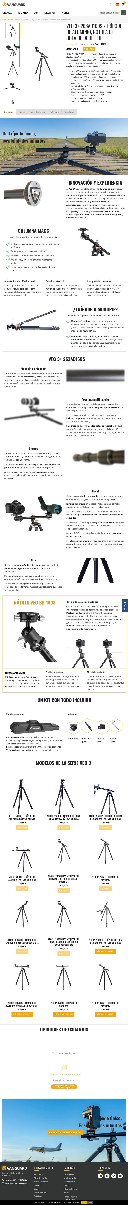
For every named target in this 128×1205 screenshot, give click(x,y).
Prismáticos (67, 1185)
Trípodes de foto (69, 1174)
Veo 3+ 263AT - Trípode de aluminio (105, 878)
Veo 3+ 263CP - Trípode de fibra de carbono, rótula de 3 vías (105, 817)
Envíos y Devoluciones (40, 1192)
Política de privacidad (40, 1178)
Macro (10, 19)
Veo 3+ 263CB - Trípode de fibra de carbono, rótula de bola (63, 817)
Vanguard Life (50, 12)
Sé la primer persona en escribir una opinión (64, 1086)
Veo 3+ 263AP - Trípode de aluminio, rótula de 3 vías (22, 878)
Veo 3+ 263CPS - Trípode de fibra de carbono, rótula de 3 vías (105, 941)
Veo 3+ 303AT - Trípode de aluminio (105, 1004)
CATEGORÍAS (69, 1168)
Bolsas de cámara (69, 1181)
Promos (66, 12)
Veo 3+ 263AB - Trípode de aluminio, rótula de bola (22, 817)
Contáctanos (38, 1196)
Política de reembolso (70, 1199)
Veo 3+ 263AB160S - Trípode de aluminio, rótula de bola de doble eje (63, 879)
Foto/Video (7, 12)
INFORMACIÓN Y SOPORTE (44, 1168)
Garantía (36, 1188)
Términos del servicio (70, 1196)
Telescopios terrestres (70, 1188)
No (90, 1202)
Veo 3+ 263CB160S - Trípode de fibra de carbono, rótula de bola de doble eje (63, 942)
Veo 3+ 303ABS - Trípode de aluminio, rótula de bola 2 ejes (22, 1004)
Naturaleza (23, 12)
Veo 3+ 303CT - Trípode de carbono (63, 1004)
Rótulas (66, 1192)
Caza (36, 12)
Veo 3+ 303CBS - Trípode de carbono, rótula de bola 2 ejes (22, 941)
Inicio (4, 19)
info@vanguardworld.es (18, 1183)
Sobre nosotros (38, 1174)
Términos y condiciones (41, 1181)
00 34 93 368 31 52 (20, 1179)
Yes (84, 1202)
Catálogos (37, 1185)
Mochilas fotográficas (70, 1178)
